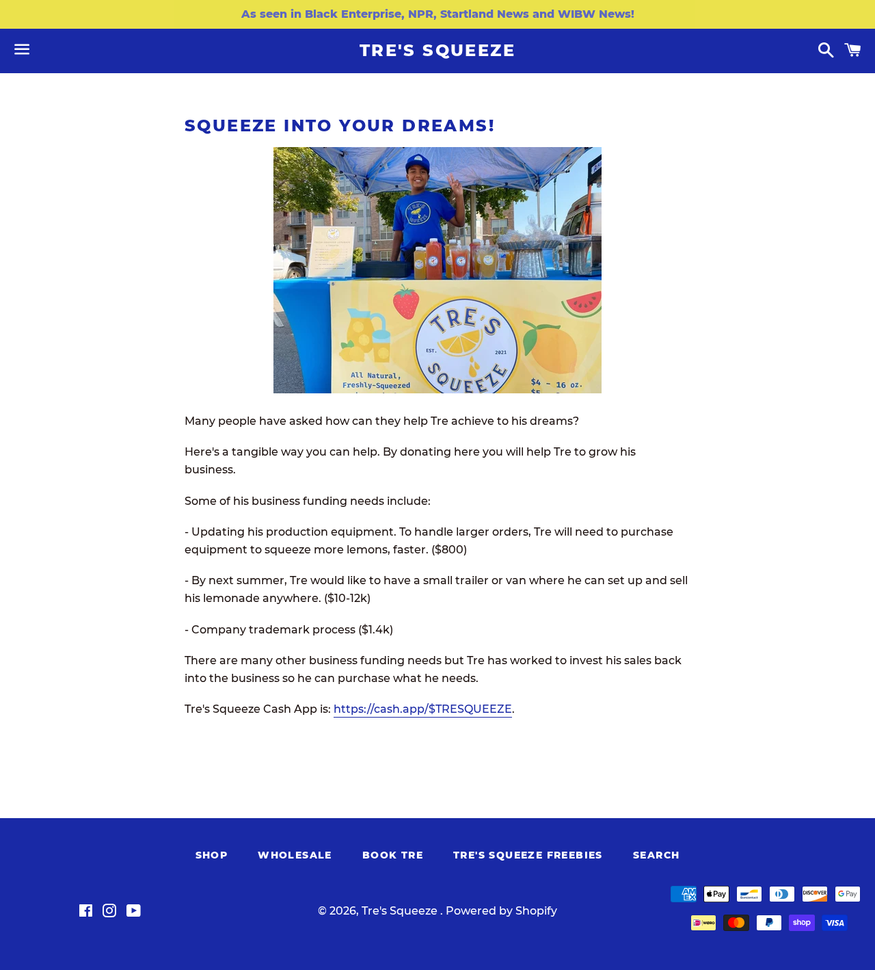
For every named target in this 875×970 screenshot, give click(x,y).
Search (656, 855)
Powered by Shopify (501, 910)
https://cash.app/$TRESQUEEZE (423, 709)
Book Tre (392, 855)
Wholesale (295, 855)
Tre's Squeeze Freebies (528, 855)
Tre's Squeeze (437, 50)
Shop (212, 855)
